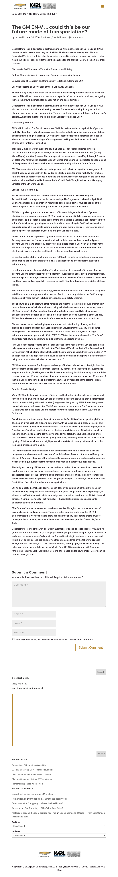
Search (100, 672)
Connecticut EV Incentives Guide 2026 (29, 765)
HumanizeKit (18, 799)
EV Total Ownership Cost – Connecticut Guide (32, 770)
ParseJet (16, 808)
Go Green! (46, 37)
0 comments (76, 37)
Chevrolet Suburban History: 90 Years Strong (32, 779)
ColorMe (16, 803)
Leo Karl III (20, 37)
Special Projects (60, 37)
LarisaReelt (17, 794)
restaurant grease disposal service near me (34, 813)
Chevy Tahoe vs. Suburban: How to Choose (31, 774)
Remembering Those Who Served (27, 784)
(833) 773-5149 (19, 683)
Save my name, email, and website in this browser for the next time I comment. (54, 639)
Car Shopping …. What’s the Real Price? (47, 799)
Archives (16, 822)
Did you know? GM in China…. (41, 794)
